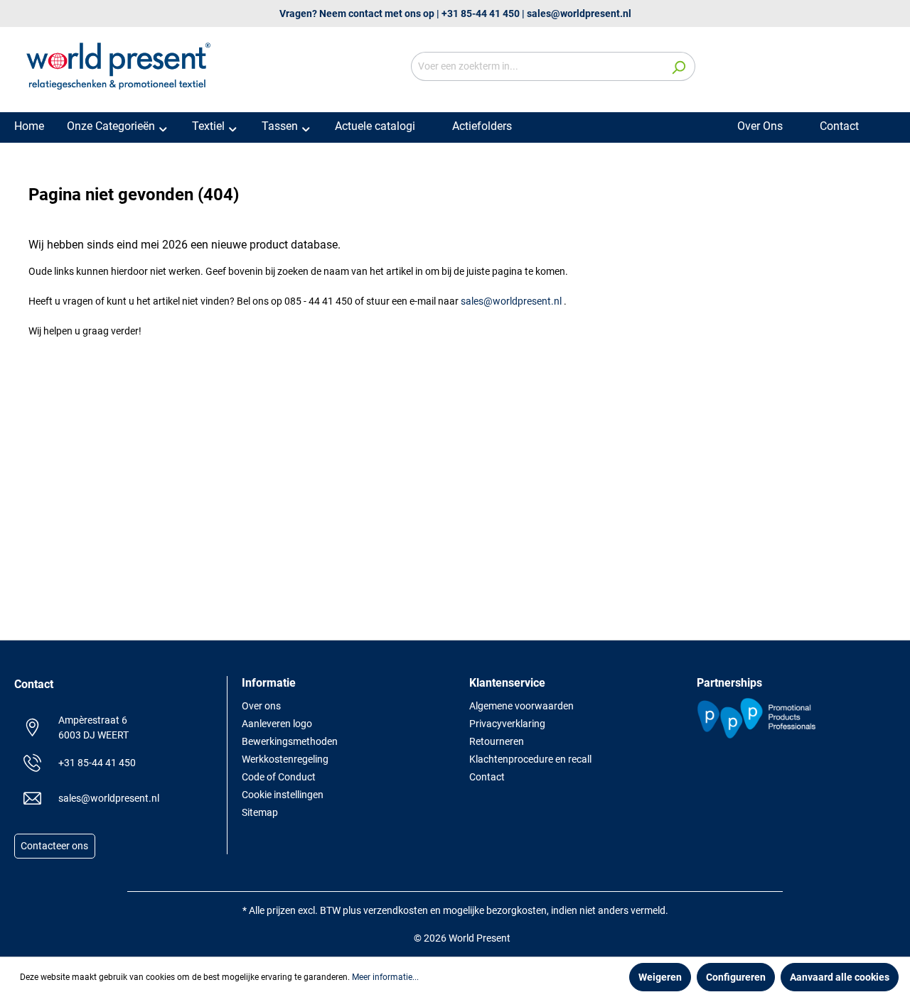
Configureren (736, 977)
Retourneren (496, 741)
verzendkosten (395, 910)
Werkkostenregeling (285, 759)
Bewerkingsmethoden (290, 741)
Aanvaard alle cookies (839, 977)
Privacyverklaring (507, 723)
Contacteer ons (54, 846)
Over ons (261, 706)
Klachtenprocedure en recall (530, 759)
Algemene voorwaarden (521, 706)
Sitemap (260, 812)
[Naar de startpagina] (121, 64)
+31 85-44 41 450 (480, 13)
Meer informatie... (385, 977)
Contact (487, 777)
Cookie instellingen (282, 794)
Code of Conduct (279, 777)
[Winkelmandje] (887, 67)
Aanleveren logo (277, 723)
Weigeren (660, 977)
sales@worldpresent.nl (579, 13)
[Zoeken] (678, 66)
